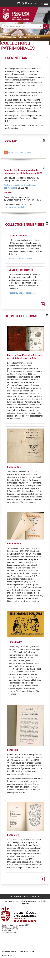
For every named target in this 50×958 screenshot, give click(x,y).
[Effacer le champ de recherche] (40, 26)
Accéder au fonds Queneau (20, 258)
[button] (31, 3)
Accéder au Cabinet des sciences (23, 293)
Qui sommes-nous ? (11, 901)
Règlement (25, 903)
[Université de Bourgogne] (19, 914)
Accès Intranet (8, 955)
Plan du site (26, 901)
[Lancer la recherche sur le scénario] (46, 26)
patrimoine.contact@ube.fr (20, 152)
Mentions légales (39, 901)
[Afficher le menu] (46, 3)
